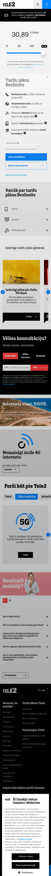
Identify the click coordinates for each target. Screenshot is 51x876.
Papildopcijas (27, 872)
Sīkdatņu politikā (25, 839)
